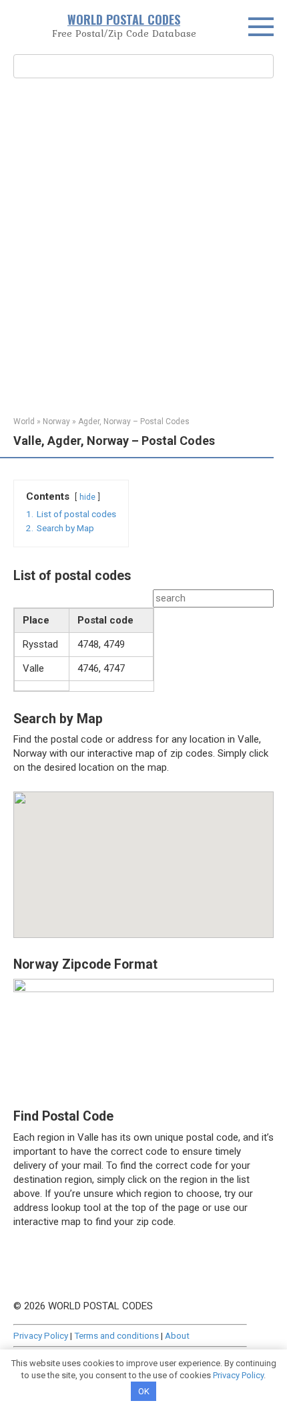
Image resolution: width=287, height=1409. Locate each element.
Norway (56, 421)
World (24, 421)
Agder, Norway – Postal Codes (134, 421)
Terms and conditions (116, 1335)
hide (87, 497)
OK (144, 1391)
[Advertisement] (143, 245)
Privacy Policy (40, 1335)
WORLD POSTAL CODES (123, 19)
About (177, 1335)
